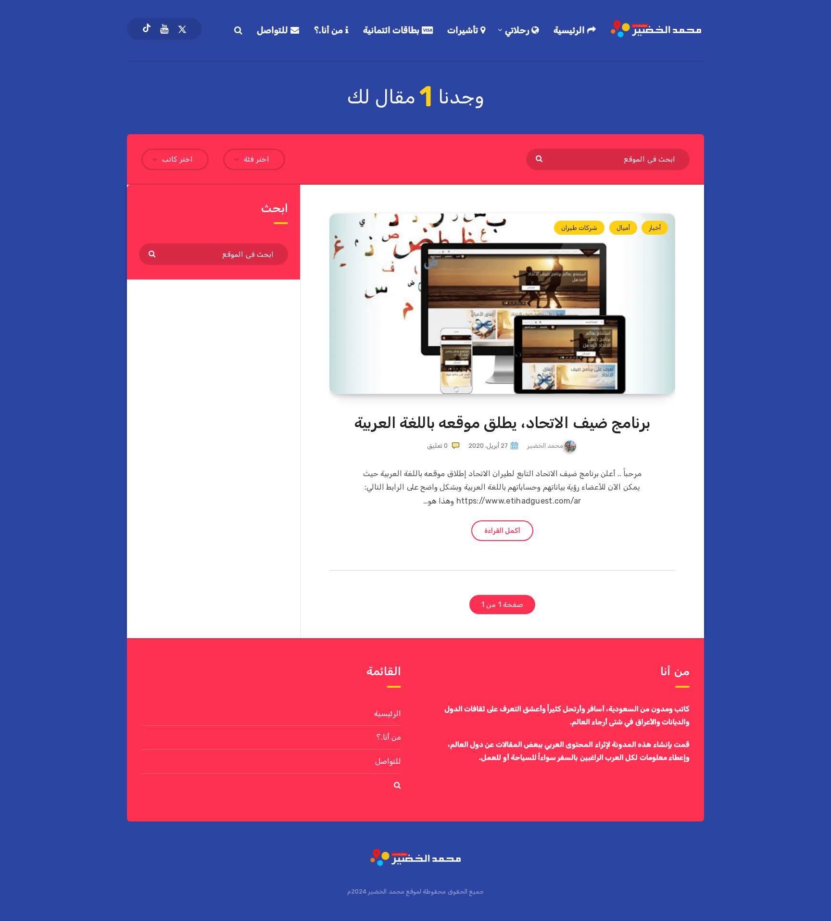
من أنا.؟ (329, 30)
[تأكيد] (540, 158)
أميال (623, 227)
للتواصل (273, 30)
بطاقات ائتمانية (392, 30)
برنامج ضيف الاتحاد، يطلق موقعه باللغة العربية (502, 423)
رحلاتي (518, 30)
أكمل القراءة (502, 531)
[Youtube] (164, 29)
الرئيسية (570, 30)
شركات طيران (579, 227)
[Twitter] (182, 29)
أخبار (655, 227)
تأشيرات (463, 30)
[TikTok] (146, 29)
